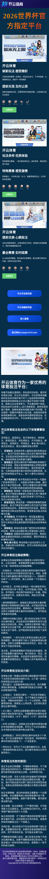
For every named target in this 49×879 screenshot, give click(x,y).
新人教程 (24, 318)
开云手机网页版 (24, 293)
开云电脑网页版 (24, 307)
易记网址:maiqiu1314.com (24, 332)
